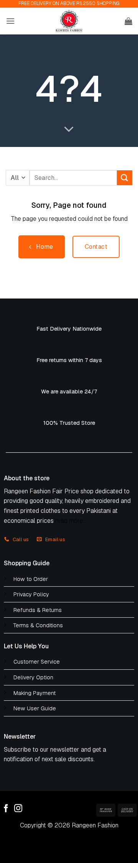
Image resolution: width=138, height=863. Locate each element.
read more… (70, 521)
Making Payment (34, 693)
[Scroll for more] (69, 130)
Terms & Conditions (38, 625)
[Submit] (124, 177)
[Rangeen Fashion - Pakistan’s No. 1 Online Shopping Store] (69, 21)
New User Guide (34, 708)
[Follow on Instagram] (18, 808)
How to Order (30, 579)
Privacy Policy (31, 594)
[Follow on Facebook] (6, 808)
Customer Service (36, 661)
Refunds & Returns (37, 610)
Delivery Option (33, 677)
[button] (10, 20)
